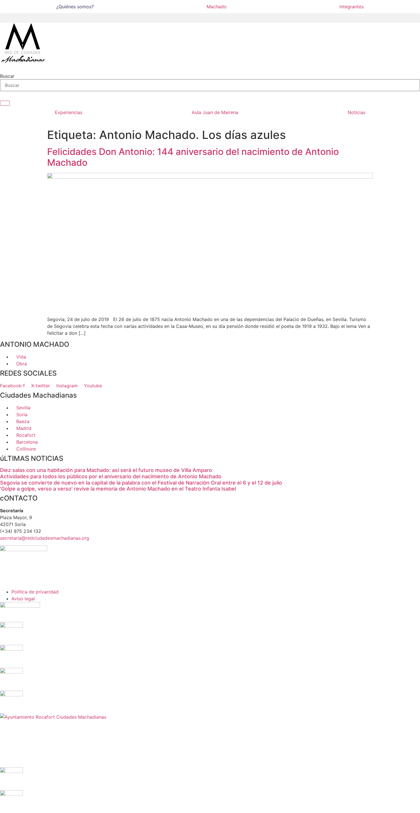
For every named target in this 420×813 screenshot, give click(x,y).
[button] (210, 18)
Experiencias (68, 112)
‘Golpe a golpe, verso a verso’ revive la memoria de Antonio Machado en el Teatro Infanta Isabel (118, 489)
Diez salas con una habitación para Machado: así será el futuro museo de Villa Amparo (106, 470)
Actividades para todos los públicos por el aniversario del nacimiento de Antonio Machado (110, 476)
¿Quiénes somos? (75, 6)
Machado (217, 6)
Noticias (356, 112)
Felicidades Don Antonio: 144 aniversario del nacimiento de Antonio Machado (193, 157)
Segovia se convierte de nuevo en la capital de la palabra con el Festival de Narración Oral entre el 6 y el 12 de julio (141, 483)
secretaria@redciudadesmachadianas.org (44, 538)
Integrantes (351, 6)
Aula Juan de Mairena (215, 112)
